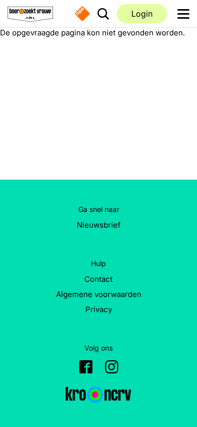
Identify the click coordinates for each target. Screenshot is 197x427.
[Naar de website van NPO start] (82, 13)
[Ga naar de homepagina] (30, 13)
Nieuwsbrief (99, 225)
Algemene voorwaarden (98, 294)
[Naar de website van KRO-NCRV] (98, 395)
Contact (98, 279)
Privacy (98, 309)
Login (142, 14)
